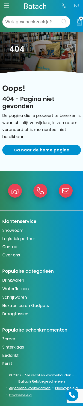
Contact (10, 247)
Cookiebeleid (20, 395)
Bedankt (10, 355)
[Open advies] (71, 395)
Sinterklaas (13, 347)
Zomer (8, 339)
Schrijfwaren (14, 297)
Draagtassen (15, 314)
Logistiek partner (18, 238)
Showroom (13, 230)
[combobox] (31, 22)
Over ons (11, 255)
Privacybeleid (66, 388)
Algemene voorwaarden (29, 388)
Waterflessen (15, 289)
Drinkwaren (13, 280)
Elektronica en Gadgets (25, 305)
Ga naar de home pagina (42, 150)
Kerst (7, 363)
